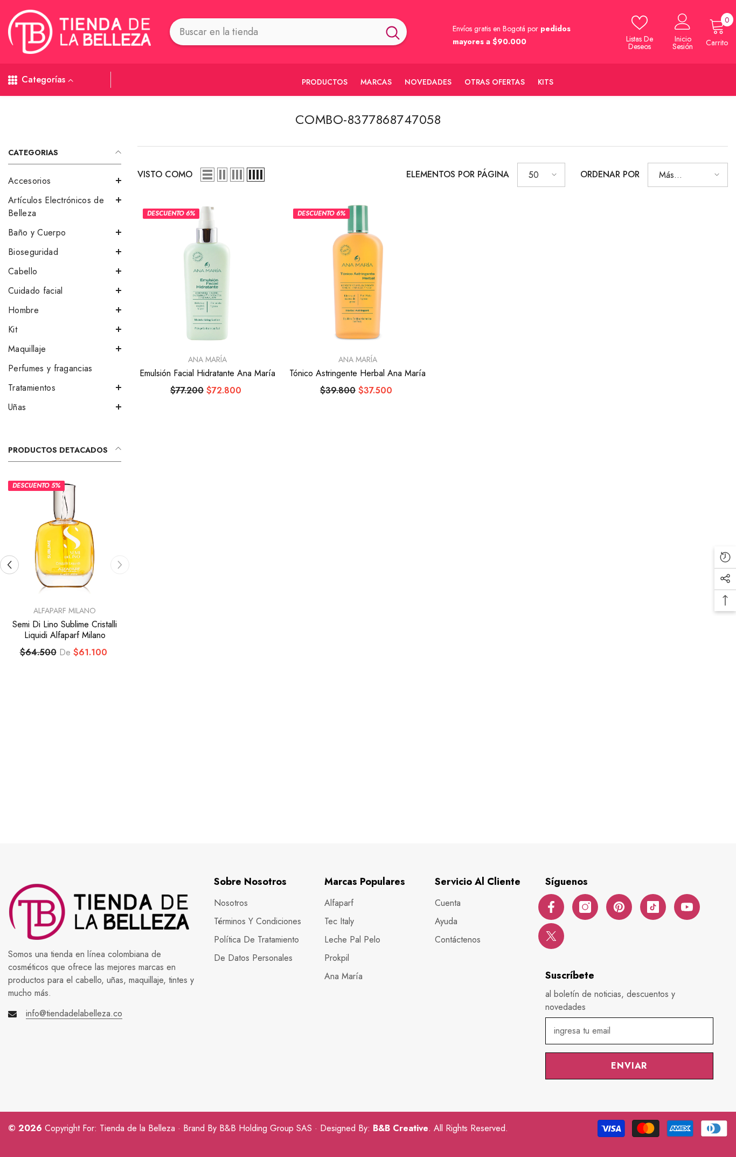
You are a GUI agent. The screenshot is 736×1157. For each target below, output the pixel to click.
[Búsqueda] (288, 31)
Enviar (629, 1065)
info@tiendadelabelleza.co (74, 1013)
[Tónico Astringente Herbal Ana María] (357, 273)
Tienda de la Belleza (139, 1128)
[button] (64, 180)
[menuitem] (64, 181)
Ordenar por (610, 174)
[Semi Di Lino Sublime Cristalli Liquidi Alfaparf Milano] (64, 537)
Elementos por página (457, 174)
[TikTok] (653, 907)
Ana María (207, 359)
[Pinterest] (619, 907)
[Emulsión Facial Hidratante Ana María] (207, 273)
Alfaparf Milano (64, 610)
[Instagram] (585, 907)
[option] (64, 582)
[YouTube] (687, 907)
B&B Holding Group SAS (267, 1128)
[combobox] (274, 31)
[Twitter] (551, 936)
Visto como (164, 174)
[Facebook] (551, 907)
